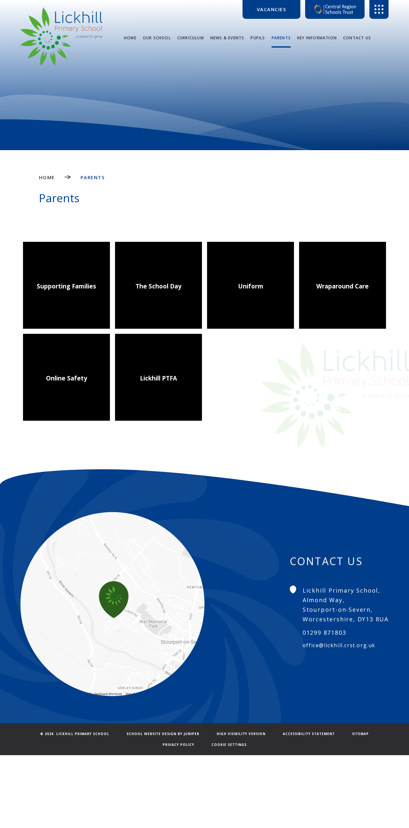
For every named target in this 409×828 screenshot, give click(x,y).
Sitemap (360, 734)
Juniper (191, 734)
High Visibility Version (241, 734)
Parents (93, 177)
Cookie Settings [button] (229, 744)
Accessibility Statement (309, 734)
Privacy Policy (178, 744)
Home (47, 177)
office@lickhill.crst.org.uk (339, 645)
